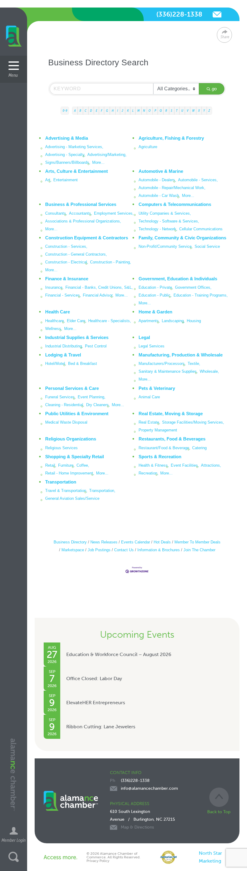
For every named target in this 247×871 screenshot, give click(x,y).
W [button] (193, 110)
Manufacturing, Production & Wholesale (181, 354)
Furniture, (66, 465)
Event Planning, (91, 397)
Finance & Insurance (66, 278)
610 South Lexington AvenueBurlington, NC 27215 (142, 819)
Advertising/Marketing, (107, 154)
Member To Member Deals (197, 542)
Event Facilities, (185, 465)
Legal (144, 337)
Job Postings (99, 550)
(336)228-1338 (179, 14)
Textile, (194, 363)
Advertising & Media (66, 138)
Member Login (14, 840)
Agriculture (148, 147)
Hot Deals (162, 542)
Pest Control (96, 346)
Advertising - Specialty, (65, 154)
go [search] (214, 88)
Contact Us (124, 550)
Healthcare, (55, 321)
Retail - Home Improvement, (69, 473)
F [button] (101, 110)
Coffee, (83, 465)
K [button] (128, 110)
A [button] (75, 110)
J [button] (122, 110)
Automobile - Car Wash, (159, 195)
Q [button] (161, 110)
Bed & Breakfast (82, 363)
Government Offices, (193, 287)
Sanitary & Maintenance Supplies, (168, 371)
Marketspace (72, 550)
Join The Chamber (199, 550)
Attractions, (211, 465)
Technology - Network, (158, 229)
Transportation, (102, 490)
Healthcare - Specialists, (109, 321)
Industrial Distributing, (64, 346)
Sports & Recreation (160, 456)
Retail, (50, 465)
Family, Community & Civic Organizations (182, 237)
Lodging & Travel (63, 354)
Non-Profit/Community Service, (166, 246)
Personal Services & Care (72, 388)
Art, (48, 180)
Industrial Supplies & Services (76, 337)
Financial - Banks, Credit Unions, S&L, (99, 287)
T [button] (176, 110)
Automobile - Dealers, (157, 180)
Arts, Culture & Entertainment (76, 171)
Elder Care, (76, 321)
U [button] (182, 110)
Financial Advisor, (98, 295)
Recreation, (148, 473)
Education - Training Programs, (201, 295)
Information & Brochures (158, 550)
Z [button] (209, 110)
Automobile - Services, (198, 180)
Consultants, (56, 213)
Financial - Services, (63, 295)
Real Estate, (149, 422)
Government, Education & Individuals (178, 278)
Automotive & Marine (161, 171)
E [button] (96, 110)
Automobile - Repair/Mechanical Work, (172, 187)
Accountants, (80, 213)
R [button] (166, 110)
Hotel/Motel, (55, 363)
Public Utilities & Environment (76, 413)
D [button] (91, 110)
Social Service (207, 246)
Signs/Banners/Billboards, (67, 162)
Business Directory (70, 542)
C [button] (85, 110)
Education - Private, (156, 287)
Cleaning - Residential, (64, 405)
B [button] (80, 110)
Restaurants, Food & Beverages (172, 438)
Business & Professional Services (80, 204)
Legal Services (151, 346)
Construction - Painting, (110, 262)
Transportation (60, 481)
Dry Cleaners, (98, 405)
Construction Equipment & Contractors (86, 237)
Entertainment (65, 180)
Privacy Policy (97, 861)
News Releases (103, 542)
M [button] (138, 110)
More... (98, 162)
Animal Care (149, 397)
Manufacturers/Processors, (162, 363)
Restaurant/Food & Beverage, (164, 448)
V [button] (188, 110)
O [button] (150, 110)
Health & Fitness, (154, 465)
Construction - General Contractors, (76, 254)
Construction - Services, (66, 246)
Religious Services (61, 448)
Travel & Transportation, (66, 490)
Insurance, (54, 287)
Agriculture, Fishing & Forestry (171, 138)
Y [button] (204, 110)
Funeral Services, (60, 397)
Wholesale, (209, 371)
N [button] (144, 110)
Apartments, (149, 321)
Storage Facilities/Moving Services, (193, 422)
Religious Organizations (70, 438)
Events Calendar (135, 542)
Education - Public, (155, 295)
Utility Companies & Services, (165, 213)
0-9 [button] (65, 110)
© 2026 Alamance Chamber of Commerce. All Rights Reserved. (113, 855)
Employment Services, (114, 213)
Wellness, (53, 328)
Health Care (57, 311)
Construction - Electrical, (66, 262)
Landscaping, (173, 321)
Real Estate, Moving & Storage (171, 413)
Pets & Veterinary (157, 388)
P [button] (155, 110)
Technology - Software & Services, (169, 221)
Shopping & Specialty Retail (74, 456)
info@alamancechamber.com (217, 14)
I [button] (117, 110)
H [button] (113, 110)
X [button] (199, 110)
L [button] (133, 110)
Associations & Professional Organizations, (83, 221)
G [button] (107, 110)
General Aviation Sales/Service (72, 498)
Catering (199, 448)
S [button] (171, 110)
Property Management (158, 430)
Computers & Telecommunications (175, 204)
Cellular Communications (201, 229)
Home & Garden (155, 311)
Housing (194, 321)
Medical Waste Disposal (66, 422)
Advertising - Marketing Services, (74, 147)
